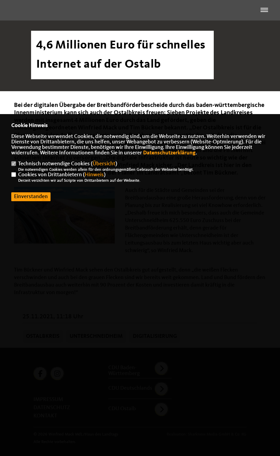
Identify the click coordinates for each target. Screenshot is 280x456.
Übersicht (104, 164)
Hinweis (94, 175)
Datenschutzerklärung (169, 153)
